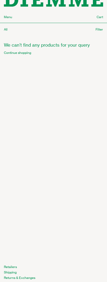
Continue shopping (17, 53)
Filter (99, 29)
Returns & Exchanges (19, 278)
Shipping (10, 272)
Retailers (10, 267)
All (6, 29)
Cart (100, 17)
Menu (8, 17)
